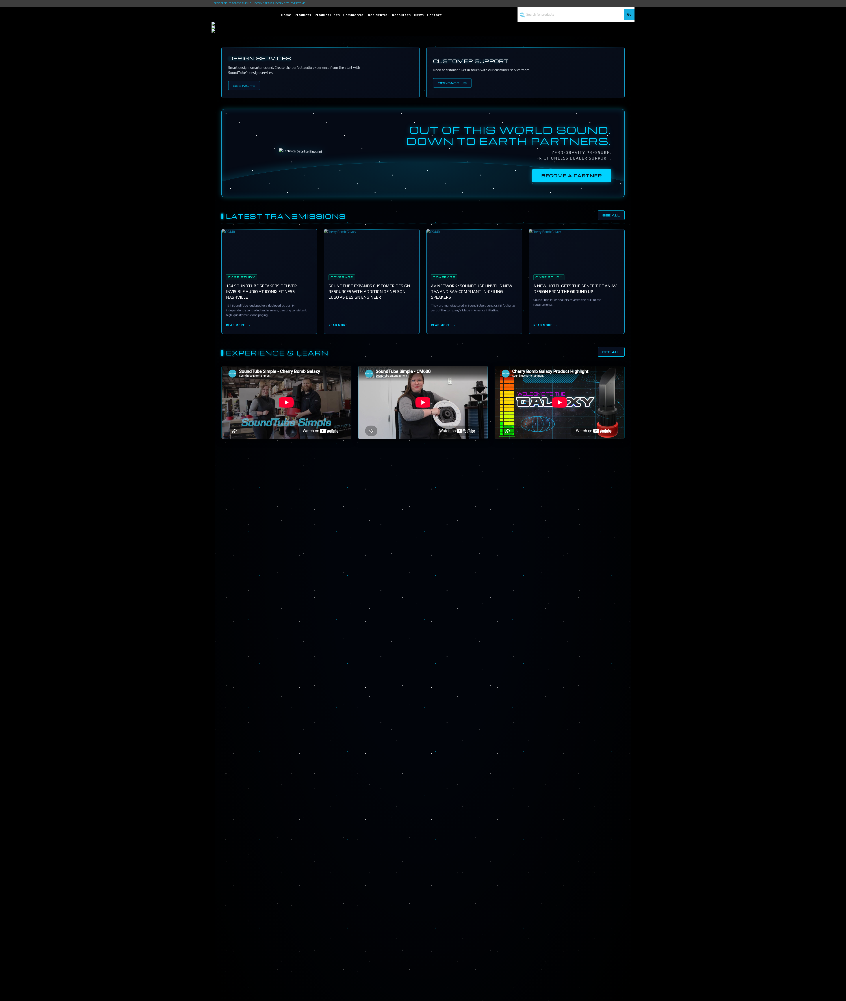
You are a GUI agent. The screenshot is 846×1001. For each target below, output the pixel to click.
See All (611, 215)
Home (286, 15)
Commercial (354, 15)
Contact (434, 15)
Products (303, 15)
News (419, 15)
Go (629, 14)
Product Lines (327, 15)
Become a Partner (571, 175)
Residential (378, 15)
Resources (401, 15)
